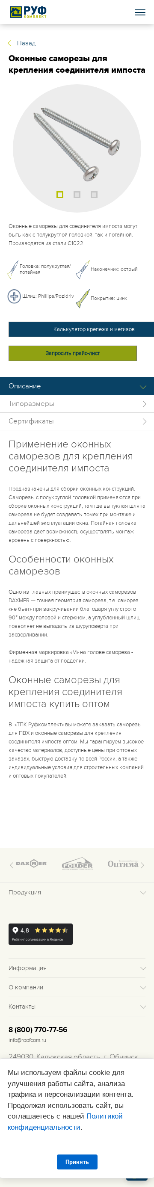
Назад (26, 43)
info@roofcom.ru (27, 1040)
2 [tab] (77, 194)
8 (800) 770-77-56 (38, 1030)
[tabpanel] (77, 148)
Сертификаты (31, 421)
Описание (25, 386)
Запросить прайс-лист (73, 353)
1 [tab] (59, 194)
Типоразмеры (31, 404)
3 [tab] (94, 194)
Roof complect (29, 12)
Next (141, 865)
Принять (77, 1162)
